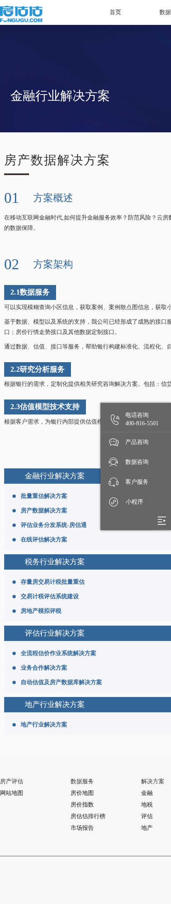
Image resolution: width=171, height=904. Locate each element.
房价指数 (82, 805)
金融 (147, 793)
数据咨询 (137, 462)
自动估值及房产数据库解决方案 (61, 682)
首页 (115, 12)
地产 (147, 828)
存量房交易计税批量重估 (53, 582)
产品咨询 (137, 442)
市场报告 (82, 828)
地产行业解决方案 (44, 724)
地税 (147, 805)
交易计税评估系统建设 (50, 596)
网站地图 (11, 793)
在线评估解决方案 (44, 539)
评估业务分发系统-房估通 (54, 525)
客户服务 (137, 482)
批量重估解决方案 (44, 496)
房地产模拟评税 (41, 611)
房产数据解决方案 (44, 510)
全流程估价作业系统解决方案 (58, 653)
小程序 (134, 502)
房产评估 (11, 781)
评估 (147, 816)
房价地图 (82, 793)
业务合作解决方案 (44, 668)
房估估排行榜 (88, 816)
